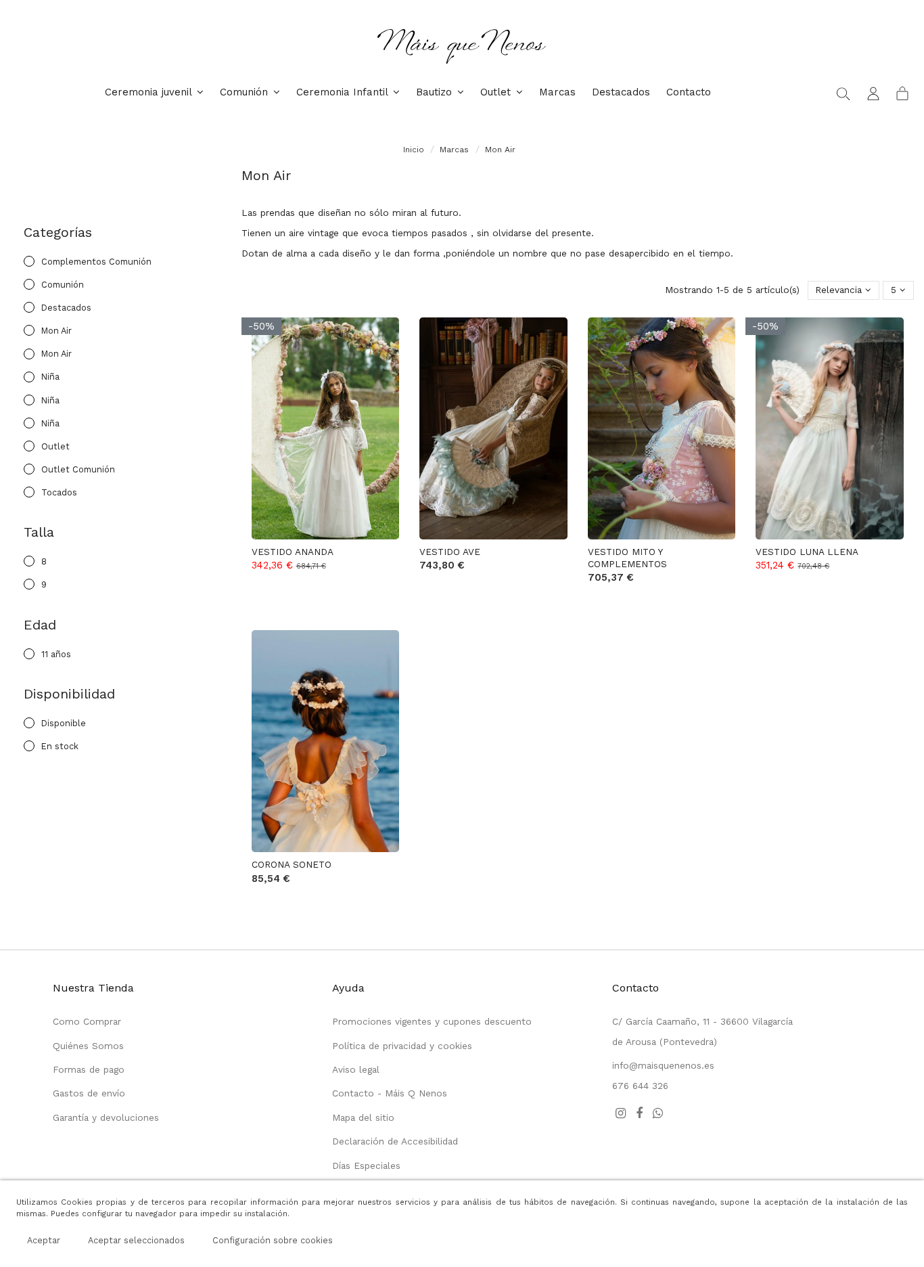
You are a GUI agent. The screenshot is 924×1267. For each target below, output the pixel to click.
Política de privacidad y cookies (402, 1045)
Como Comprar (87, 1021)
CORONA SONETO (291, 864)
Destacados (66, 308)
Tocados (59, 492)
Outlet (55, 446)
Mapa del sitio (363, 1117)
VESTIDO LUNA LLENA (807, 551)
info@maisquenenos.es (663, 1065)
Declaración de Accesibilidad (395, 1141)
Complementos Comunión (96, 262)
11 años (56, 654)
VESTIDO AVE (449, 551)
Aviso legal (355, 1069)
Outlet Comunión (78, 469)
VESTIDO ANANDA (292, 551)
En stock (59, 746)
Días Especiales (366, 1165)
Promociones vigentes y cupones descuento (432, 1021)
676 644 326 (640, 1085)
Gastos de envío (89, 1093)
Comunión (62, 285)
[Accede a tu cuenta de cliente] (873, 93)
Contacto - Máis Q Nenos (389, 1093)
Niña (50, 377)
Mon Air (56, 331)
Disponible (63, 723)
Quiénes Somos (88, 1045)
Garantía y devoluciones (106, 1117)
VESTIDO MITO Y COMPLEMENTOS (627, 557)
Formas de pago (88, 1069)
